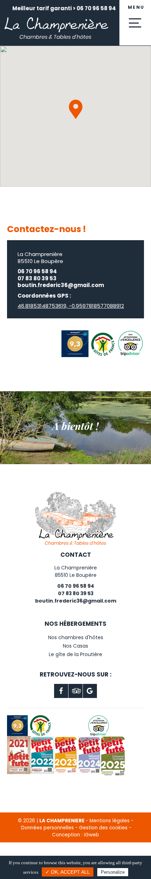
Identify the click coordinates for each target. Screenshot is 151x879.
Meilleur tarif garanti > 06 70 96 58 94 (64, 8)
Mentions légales (110, 820)
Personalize (113, 872)
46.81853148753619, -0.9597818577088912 (71, 306)
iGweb (91, 834)
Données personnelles (47, 827)
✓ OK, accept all (67, 872)
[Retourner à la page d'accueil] (56, 44)
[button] (75, 109)
